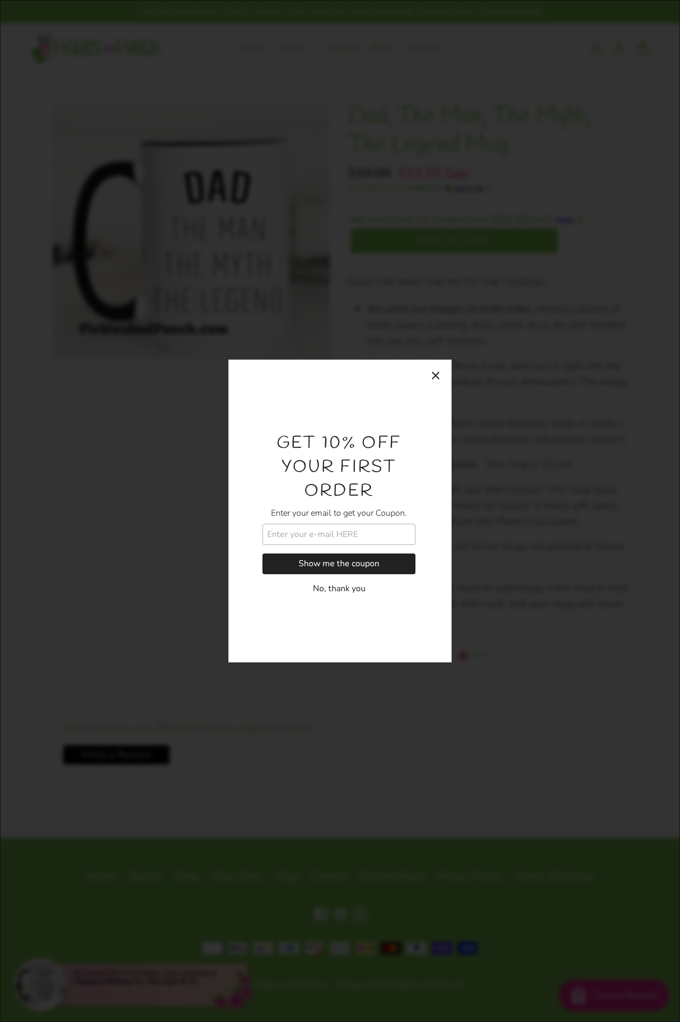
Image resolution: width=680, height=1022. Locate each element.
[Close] (435, 375)
